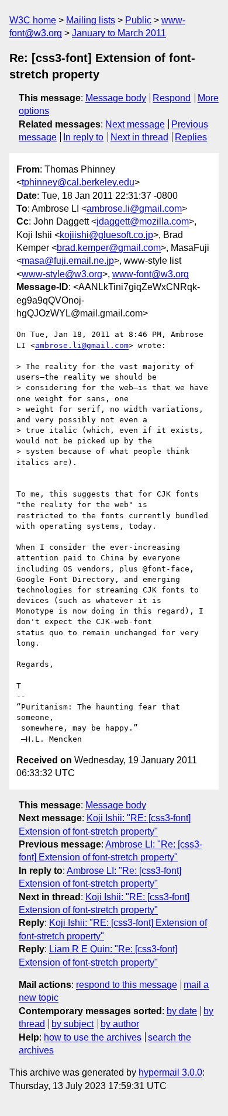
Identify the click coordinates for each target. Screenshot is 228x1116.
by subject (72, 1024)
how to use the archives (92, 1037)
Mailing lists (90, 20)
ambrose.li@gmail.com (134, 208)
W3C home (32, 20)
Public (138, 20)
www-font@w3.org (150, 274)
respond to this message (126, 985)
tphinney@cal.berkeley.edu (78, 182)
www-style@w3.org (62, 274)
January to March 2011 (119, 33)
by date (182, 1011)
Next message (135, 124)
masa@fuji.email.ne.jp (68, 261)
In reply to (83, 137)
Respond (172, 98)
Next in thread (139, 137)
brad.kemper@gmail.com (109, 248)
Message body (115, 98)
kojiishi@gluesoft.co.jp (106, 235)
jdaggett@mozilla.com (142, 221)
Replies (191, 137)
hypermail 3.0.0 (170, 1072)
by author (120, 1024)
